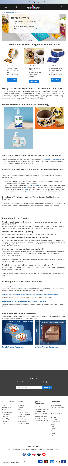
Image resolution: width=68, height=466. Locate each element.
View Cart (21, 407)
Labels (53, 428)
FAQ (19, 409)
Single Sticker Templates (13, 347)
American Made (6, 407)
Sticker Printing (10, 12)
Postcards (54, 431)
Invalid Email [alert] (19, 390)
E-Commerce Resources (42, 409)
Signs (52, 435)
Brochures (54, 419)
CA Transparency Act (8, 412)
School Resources (40, 418)
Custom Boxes (55, 424)
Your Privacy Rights (23, 423)
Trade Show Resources (41, 420)
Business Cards (55, 421)
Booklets (53, 417)
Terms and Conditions (7, 461)
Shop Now (12, 79)
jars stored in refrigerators (33, 185)
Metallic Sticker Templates (46, 347)
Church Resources (40, 407)
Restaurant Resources (41, 416)
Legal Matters (6, 414)
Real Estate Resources (41, 413)
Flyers (52, 426)
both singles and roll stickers (53, 159)
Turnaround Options (24, 414)
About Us (4, 405)
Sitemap (23, 461)
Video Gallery (22, 419)
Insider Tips (21, 416)
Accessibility (5, 419)
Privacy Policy (16, 461)
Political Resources (40, 411)
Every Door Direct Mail (57, 407)
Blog (3, 423)
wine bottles (25, 189)
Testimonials (5, 409)
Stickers (53, 433)
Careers (4, 421)
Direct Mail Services (56, 405)
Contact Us (5, 416)
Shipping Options (23, 412)
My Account (21, 405)
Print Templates (22, 421)
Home (3, 12)
